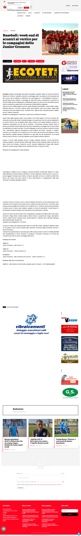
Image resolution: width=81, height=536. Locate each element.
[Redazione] (8, 410)
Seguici (26, 7)
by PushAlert (10, 9)
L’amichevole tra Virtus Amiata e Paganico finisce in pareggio (69, 109)
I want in (69, 514)
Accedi (62, 473)
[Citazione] (29, 482)
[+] (35, 481)
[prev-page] (19, 18)
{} (33, 481)
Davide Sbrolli (59, 445)
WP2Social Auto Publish (35, 535)
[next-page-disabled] (21, 18)
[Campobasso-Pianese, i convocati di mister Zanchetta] (66, 428)
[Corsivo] (20, 482)
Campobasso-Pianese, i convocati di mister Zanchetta (70, 103)
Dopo (20, 7)
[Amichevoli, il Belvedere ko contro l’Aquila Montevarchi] (40, 428)
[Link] (32, 482)
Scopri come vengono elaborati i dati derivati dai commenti (49, 484)
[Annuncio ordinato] (25, 482)
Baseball (45, 52)
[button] (68, 6)
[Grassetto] (18, 482)
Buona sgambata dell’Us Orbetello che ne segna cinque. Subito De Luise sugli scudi (69, 93)
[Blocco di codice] (30, 482)
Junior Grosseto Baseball (12, 307)
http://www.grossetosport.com (19, 411)
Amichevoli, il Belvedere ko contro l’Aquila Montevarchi (69, 99)
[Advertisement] (31, 162)
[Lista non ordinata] (27, 482)
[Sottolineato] (22, 482)
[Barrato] (23, 482)
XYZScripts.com (46, 535)
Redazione (5, 30)
